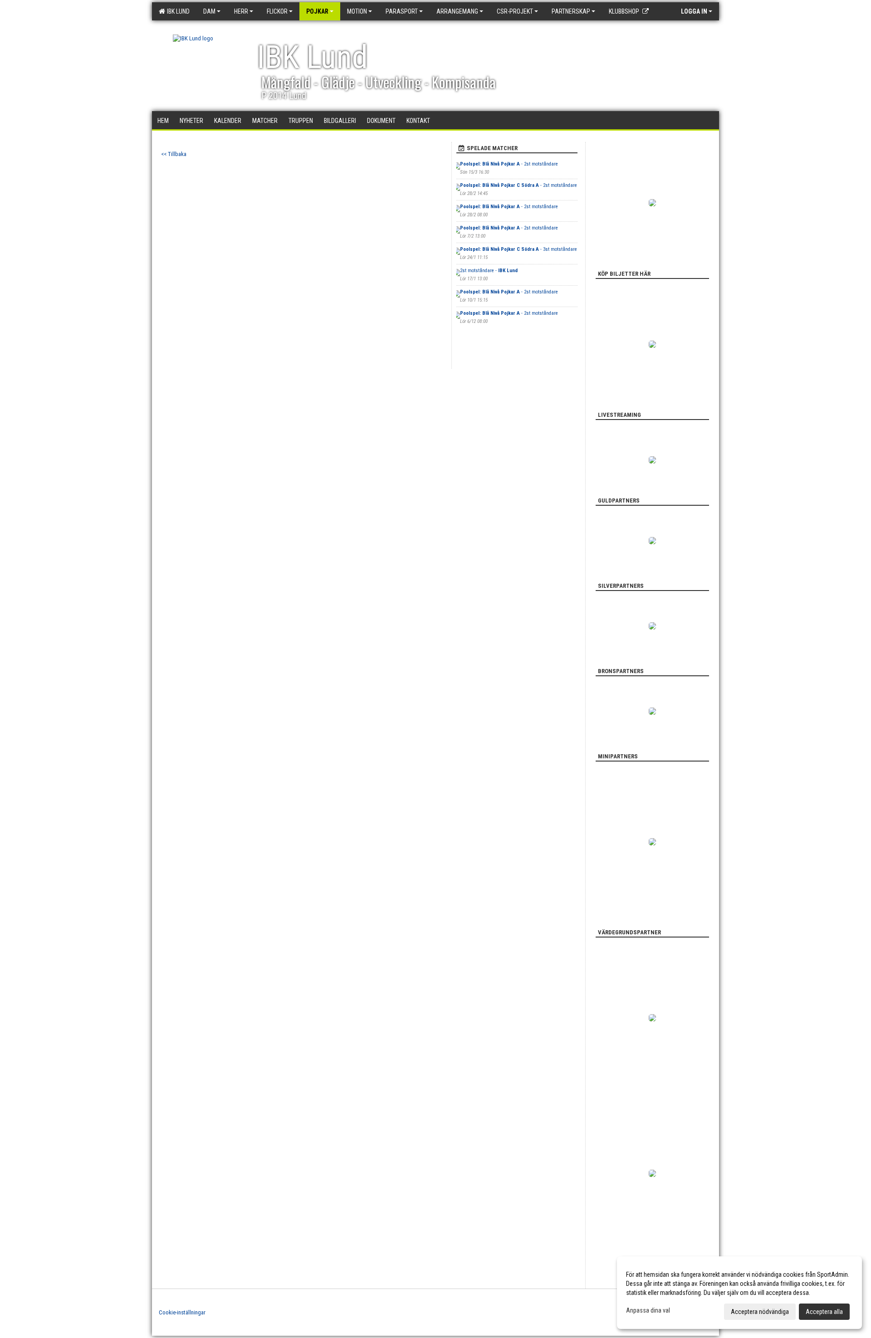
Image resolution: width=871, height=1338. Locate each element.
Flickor (277, 11)
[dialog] (739, 1292)
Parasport (402, 11)
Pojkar (317, 11)
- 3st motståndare (518, 249)
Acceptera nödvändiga (760, 1311)
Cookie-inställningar (182, 1312)
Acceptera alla (824, 1311)
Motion (357, 11)
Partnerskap (571, 11)
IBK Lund (177, 11)
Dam (209, 11)
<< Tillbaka (173, 154)
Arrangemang (457, 11)
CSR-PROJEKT (515, 11)
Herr (241, 11)
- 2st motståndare (509, 164)
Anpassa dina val (648, 1310)
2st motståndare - (489, 270)
